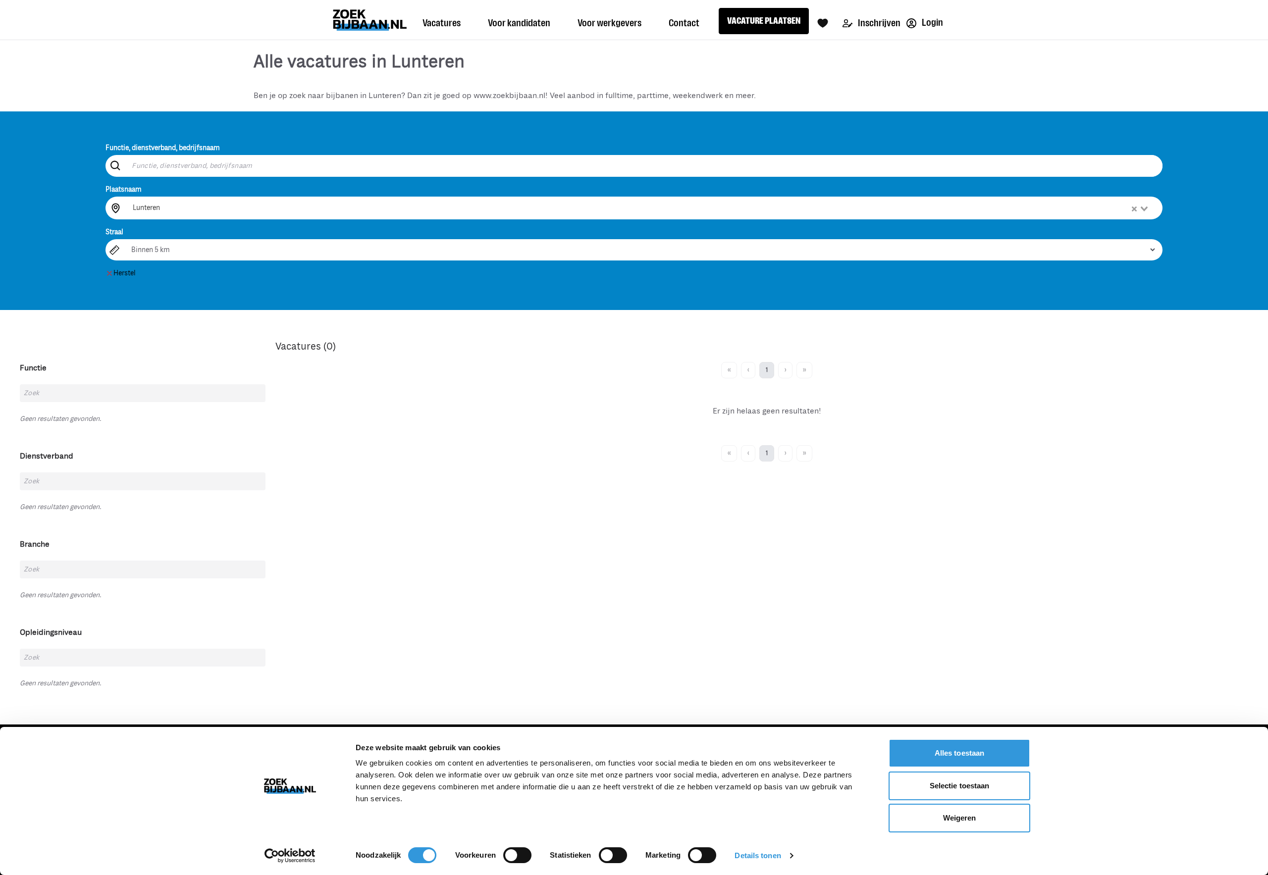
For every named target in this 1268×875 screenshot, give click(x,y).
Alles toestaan (959, 753)
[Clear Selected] (1134, 208)
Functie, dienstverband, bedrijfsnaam (163, 148)
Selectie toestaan (960, 785)
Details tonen (758, 855)
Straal (114, 232)
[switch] (517, 855)
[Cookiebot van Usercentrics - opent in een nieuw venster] (290, 855)
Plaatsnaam (124, 189)
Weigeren (959, 818)
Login (931, 22)
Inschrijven (878, 23)
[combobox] (641, 208)
